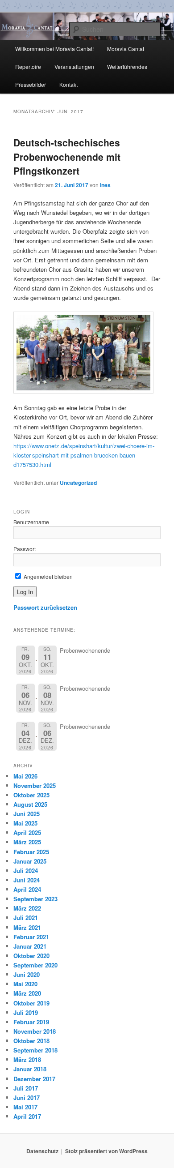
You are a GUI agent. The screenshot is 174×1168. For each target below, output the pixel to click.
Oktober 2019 (31, 1003)
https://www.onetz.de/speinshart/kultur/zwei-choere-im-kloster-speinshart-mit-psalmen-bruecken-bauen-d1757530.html (83, 455)
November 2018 (34, 1031)
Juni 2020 (26, 974)
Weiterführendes (127, 66)
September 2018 (35, 1050)
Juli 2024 (25, 870)
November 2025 (34, 785)
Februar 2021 (31, 937)
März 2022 (27, 908)
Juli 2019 (25, 1012)
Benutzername (31, 522)
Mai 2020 (25, 984)
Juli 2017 (25, 1088)
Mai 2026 (25, 776)
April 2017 (27, 1116)
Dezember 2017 (34, 1078)
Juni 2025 (26, 813)
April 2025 (27, 832)
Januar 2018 (29, 1069)
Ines (105, 185)
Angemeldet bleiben (47, 576)
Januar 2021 (29, 946)
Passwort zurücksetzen (45, 607)
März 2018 (27, 1059)
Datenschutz (42, 1151)
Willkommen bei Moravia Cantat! (54, 48)
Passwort (24, 548)
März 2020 (27, 993)
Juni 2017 (26, 1097)
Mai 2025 (25, 823)
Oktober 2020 (31, 955)
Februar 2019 (31, 1022)
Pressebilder (30, 84)
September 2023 (35, 898)
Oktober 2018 (31, 1040)
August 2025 (30, 804)
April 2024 (27, 889)
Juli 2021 (25, 917)
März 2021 (27, 927)
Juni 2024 (26, 880)
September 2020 (35, 965)
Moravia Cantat (125, 48)
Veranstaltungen (74, 66)
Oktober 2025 (31, 795)
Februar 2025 (31, 851)
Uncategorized (78, 483)
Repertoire (28, 66)
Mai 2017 (25, 1107)
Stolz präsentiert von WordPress (106, 1151)
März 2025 (27, 842)
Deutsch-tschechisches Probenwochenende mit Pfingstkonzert (66, 156)
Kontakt (68, 84)
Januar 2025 (29, 861)
